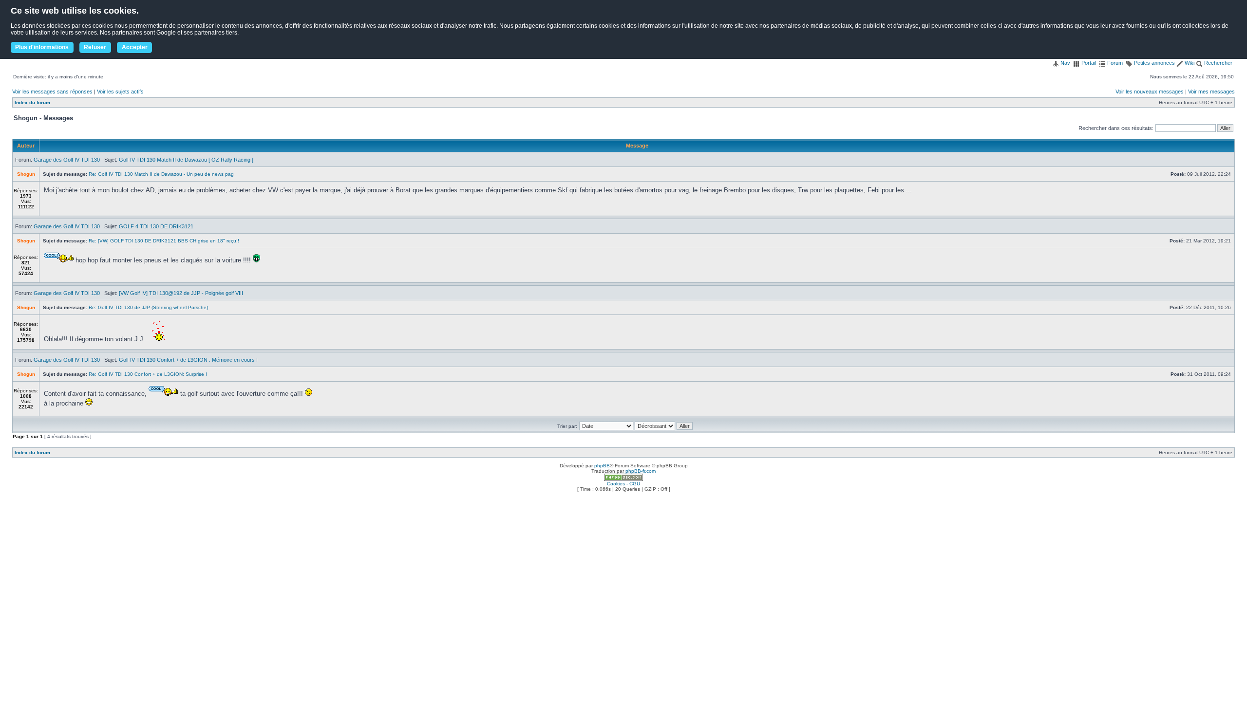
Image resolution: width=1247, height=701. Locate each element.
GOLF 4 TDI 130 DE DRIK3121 (156, 226)
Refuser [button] (95, 47)
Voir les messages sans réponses (52, 91)
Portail (1088, 63)
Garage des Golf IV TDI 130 (67, 160)
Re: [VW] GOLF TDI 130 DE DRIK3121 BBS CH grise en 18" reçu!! (164, 240)
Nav (1064, 63)
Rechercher (1217, 63)
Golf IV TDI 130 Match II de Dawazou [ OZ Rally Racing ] (186, 160)
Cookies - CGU (623, 483)
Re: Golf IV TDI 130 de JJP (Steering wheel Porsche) (148, 307)
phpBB (602, 465)
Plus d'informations (42, 47)
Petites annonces (1154, 63)
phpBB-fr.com (640, 471)
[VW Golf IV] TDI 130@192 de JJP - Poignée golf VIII (181, 293)
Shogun (26, 174)
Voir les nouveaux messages (1149, 91)
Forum (1114, 63)
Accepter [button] (135, 47)
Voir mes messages (1211, 91)
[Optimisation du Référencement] (623, 479)
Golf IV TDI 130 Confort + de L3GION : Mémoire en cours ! (188, 360)
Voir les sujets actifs (120, 91)
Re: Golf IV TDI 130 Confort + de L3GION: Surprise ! (148, 374)
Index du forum (32, 102)
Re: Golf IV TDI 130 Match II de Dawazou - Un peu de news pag (161, 174)
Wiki (1188, 63)
